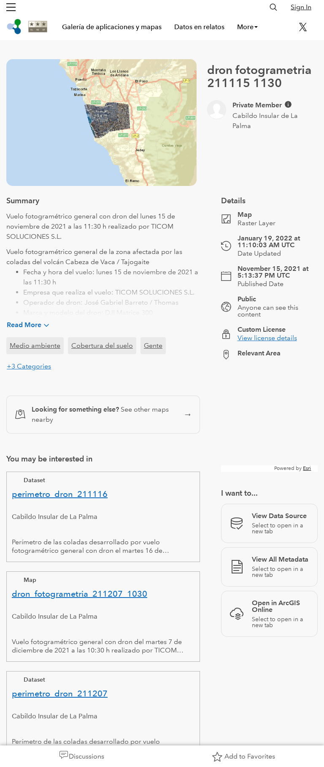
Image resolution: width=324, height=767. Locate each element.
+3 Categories (29, 366)
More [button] (245, 27)
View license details (267, 338)
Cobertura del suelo (102, 345)
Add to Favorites (249, 756)
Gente (153, 345)
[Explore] (269, 419)
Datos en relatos (199, 27)
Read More (24, 325)
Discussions (86, 756)
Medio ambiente (35, 345)
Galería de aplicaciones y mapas (112, 27)
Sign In (301, 7)
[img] (288, 104)
